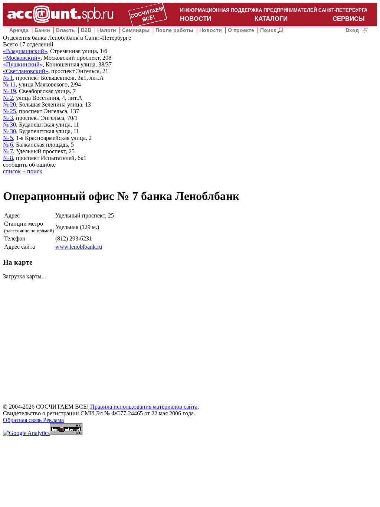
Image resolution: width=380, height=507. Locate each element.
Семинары (136, 30)
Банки (42, 30)
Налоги (106, 30)
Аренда (19, 30)
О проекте (241, 30)
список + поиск (22, 171)
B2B (86, 30)
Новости (210, 30)
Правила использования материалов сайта (143, 406)
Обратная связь (23, 420)
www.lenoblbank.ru (78, 246)
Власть (65, 30)
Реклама (53, 420)
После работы (174, 30)
